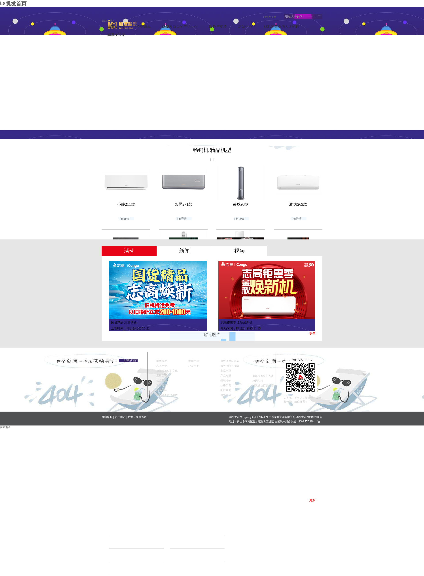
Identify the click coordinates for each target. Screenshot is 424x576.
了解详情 (124, 218)
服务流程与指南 (229, 365)
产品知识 (225, 375)
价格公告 (225, 385)
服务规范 (225, 395)
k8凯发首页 (269, 17)
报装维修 (225, 380)
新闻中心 (245, 26)
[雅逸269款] (298, 183)
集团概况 (161, 361)
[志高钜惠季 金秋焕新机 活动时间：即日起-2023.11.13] (267, 290)
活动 (129, 251)
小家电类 (193, 365)
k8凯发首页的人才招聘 (281, 26)
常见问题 (225, 370)
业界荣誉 (161, 385)
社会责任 (161, 380)
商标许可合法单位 (167, 395)
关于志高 (143, 26)
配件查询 (225, 390)
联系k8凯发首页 (137, 417)
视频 (239, 251)
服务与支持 (218, 26)
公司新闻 (257, 361)
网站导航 (107, 417)
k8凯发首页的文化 (167, 370)
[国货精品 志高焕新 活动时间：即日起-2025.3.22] (158, 290)
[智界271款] (183, 183)
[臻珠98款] (240, 183)
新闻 (184, 251)
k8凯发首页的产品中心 (179, 26)
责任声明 (120, 417)
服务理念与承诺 (229, 361)
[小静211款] (126, 183)
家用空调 (193, 361)
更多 (312, 333)
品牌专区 (161, 390)
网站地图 (5, 427)
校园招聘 (257, 380)
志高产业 (161, 365)
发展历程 (161, 375)
